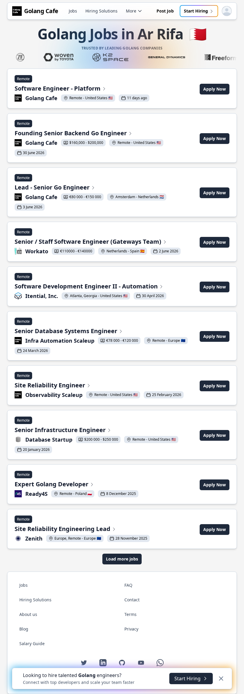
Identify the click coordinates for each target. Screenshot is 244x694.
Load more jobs (122, 559)
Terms (130, 614)
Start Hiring (196, 11)
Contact (132, 600)
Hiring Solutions (101, 11)
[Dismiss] (221, 678)
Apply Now (214, 89)
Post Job (165, 11)
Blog (23, 629)
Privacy (131, 629)
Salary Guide (32, 643)
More (131, 11)
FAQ (128, 585)
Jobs (73, 11)
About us (28, 614)
